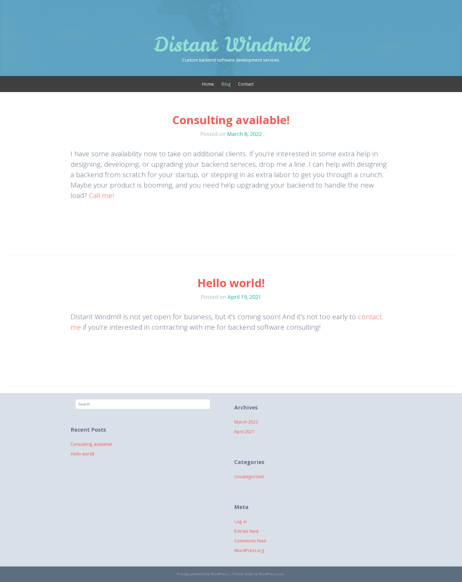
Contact (246, 84)
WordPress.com (271, 574)
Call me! (101, 195)
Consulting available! (231, 119)
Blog (226, 84)
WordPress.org (249, 550)
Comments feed (250, 541)
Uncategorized (249, 477)
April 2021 (244, 432)
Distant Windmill (231, 44)
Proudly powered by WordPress (203, 574)
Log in (240, 521)
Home (208, 84)
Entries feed (246, 531)
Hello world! (231, 282)
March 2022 (246, 422)
